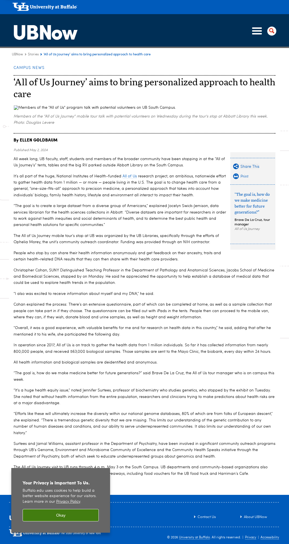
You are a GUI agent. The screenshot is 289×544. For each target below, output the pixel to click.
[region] (60, 500)
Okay (60, 515)
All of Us (129, 176)
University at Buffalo (194, 537)
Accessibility (269, 537)
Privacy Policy (68, 502)
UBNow (44, 31)
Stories (33, 54)
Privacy (250, 537)
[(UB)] (146, 8)
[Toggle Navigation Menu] (263, 31)
